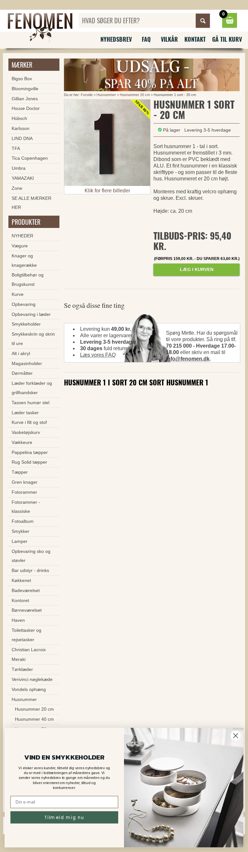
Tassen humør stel (30, 402)
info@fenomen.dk (188, 358)
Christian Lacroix (29, 649)
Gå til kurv (227, 39)
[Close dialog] (235, 735)
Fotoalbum (23, 521)
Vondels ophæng (29, 689)
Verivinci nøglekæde (32, 679)
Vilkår (169, 39)
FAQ (146, 39)
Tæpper (20, 472)
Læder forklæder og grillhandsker (32, 388)
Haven (18, 620)
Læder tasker (25, 412)
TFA (16, 148)
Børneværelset (27, 610)
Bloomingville (25, 88)
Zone (17, 188)
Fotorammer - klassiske (26, 507)
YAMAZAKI (23, 178)
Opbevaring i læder (31, 314)
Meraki (19, 659)
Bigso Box (22, 78)
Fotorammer (24, 492)
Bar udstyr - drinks (30, 570)
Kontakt (195, 39)
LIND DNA (22, 138)
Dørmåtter (22, 373)
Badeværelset (26, 590)
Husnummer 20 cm (135, 95)
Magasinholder (27, 363)
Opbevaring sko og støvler (31, 556)
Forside (87, 95)
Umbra (19, 168)
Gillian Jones (25, 98)
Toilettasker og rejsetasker (26, 635)
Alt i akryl (21, 353)
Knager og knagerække (24, 260)
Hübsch (19, 118)
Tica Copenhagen (30, 158)
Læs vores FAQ (98, 355)
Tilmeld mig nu (64, 817)
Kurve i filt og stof (29, 422)
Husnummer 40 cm (34, 719)
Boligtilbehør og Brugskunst (28, 279)
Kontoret (20, 600)
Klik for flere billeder (107, 190)
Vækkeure (22, 442)
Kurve (18, 294)
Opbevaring (24, 304)
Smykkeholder (26, 324)
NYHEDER (22, 235)
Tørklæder (22, 669)
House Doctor (26, 108)
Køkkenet (21, 580)
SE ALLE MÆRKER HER (31, 203)
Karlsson (20, 128)
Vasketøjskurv (26, 432)
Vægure (20, 245)
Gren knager (24, 482)
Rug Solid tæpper (29, 462)
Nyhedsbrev (116, 39)
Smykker (20, 531)
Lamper (19, 541)
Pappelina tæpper (30, 452)
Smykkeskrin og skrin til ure (33, 338)
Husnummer (106, 95)
